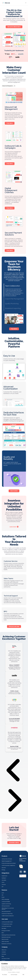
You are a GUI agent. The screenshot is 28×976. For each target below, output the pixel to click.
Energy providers (6, 930)
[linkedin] (20, 871)
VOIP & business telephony (8, 865)
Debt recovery (5, 941)
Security (4, 867)
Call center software (7, 858)
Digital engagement (7, 861)
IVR (2, 895)
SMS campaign (5, 899)
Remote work (5, 939)
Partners (4, 954)
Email (3, 897)
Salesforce (4, 875)
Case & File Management (14, 299)
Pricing (3, 869)
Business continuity (6, 943)
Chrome (4, 884)
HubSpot (4, 878)
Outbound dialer (6, 901)
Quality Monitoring (12, 303)
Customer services (6, 926)
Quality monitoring (6, 903)
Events (3, 960)
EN (21, 875)
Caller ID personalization (8, 915)
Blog (3, 956)
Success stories (6, 958)
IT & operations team (7, 924)
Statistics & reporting (13, 308)
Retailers (4, 928)
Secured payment (6, 911)
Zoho (3, 882)
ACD (3, 892)
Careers (4, 952)
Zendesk (4, 880)
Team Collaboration (12, 286)
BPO (3, 932)
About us (4, 949)
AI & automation (6, 905)
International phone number (9, 863)
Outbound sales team (7, 921)
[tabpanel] (14, 107)
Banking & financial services (8, 935)
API (2, 886)
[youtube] (24, 871)
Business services (6, 937)
